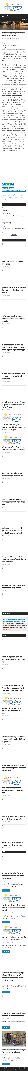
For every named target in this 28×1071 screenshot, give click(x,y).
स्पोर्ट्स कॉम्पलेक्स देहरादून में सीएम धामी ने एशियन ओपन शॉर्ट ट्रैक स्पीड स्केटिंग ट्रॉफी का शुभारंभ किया (14, 740)
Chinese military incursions (9, 190)
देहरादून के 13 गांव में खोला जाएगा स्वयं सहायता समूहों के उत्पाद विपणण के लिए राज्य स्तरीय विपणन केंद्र (14, 560)
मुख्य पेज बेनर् (12, 40)
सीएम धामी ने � (7, 211)
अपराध (4, 853)
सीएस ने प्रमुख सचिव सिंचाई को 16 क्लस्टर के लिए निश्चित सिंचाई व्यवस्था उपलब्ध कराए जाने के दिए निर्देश (14, 769)
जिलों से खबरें (5, 241)
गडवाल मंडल (20, 38)
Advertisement (8, 1069)
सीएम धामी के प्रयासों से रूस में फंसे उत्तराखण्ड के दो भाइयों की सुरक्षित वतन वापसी (12, 791)
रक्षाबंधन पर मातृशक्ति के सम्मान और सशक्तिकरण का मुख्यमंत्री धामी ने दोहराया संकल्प (13, 503)
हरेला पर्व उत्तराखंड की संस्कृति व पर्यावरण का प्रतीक (14, 195)
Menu (6, 15)
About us (2, 1069)
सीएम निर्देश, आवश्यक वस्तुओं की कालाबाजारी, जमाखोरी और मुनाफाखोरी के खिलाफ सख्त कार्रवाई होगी (13, 428)
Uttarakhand (21, 190)
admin (13, 38)
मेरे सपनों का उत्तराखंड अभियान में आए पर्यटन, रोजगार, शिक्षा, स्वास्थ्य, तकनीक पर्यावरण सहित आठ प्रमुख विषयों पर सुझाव (13, 348)
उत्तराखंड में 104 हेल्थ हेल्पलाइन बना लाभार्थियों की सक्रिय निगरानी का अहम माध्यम (12, 711)
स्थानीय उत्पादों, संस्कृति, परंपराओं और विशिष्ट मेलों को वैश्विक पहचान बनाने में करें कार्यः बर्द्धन (13, 320)
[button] (23, 19)
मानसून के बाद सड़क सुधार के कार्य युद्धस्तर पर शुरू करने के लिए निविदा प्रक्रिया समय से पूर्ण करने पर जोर (13, 406)
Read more (6, 891)
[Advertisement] (14, 168)
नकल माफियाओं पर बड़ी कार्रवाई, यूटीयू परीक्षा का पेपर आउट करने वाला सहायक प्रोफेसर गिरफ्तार (13, 877)
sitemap (22, 1069)
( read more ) (7, 631)
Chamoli (11, 188)
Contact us (16, 1069)
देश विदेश (7, 40)
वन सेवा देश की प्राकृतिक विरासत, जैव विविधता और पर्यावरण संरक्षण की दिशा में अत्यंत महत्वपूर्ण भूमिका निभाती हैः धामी (13, 689)
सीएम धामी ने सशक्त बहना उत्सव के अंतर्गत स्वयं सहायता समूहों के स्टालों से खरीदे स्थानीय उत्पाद (13, 377)
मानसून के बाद (6, 224)
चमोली (3, 40)
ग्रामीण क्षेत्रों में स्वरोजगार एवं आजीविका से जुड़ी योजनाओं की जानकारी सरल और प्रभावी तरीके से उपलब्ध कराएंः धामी (13, 531)
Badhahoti (5, 188)
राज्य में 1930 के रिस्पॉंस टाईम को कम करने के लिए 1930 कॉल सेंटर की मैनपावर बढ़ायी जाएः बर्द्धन (14, 909)
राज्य (17, 40)
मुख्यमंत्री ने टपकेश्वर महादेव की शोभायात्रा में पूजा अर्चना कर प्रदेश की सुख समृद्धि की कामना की (14, 291)
